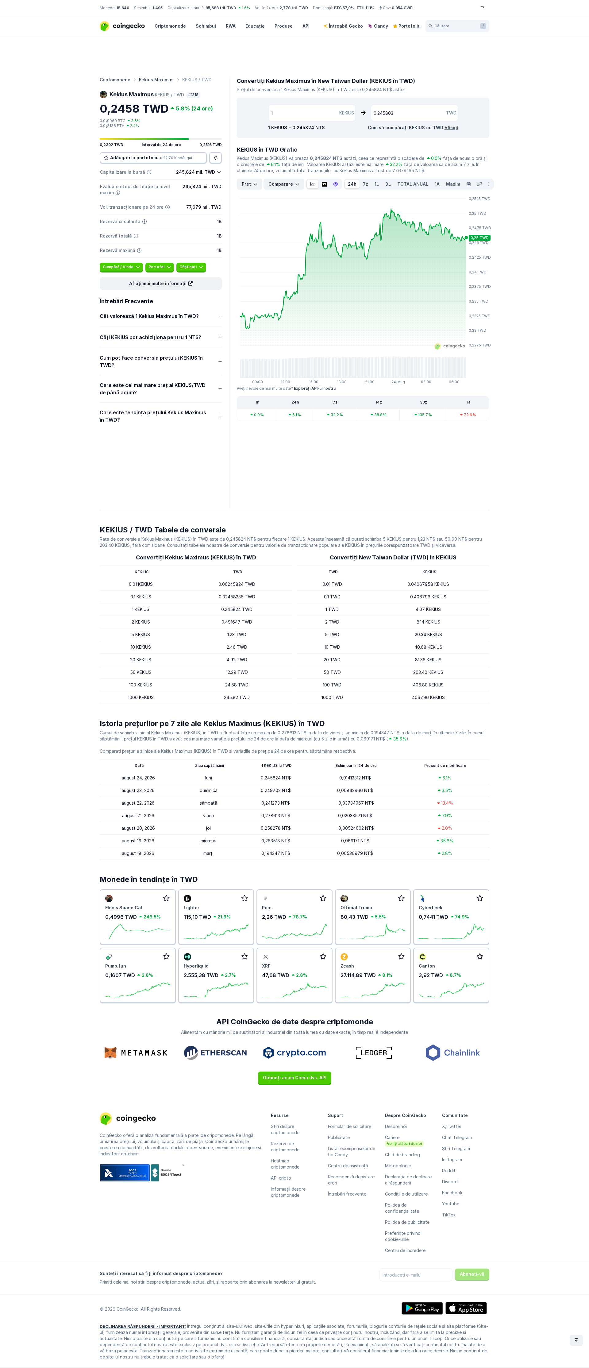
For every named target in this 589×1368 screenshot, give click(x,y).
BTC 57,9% (344, 8)
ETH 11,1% (366, 8)
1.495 (157, 8)
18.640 (122, 8)
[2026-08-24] (468, 184)
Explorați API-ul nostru (315, 388)
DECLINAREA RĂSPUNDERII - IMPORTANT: (143, 1326)
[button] (161, 283)
